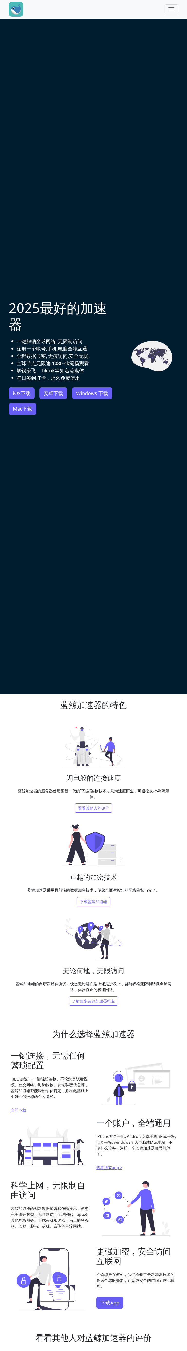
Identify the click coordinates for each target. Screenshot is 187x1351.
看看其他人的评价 (93, 808)
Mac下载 (22, 409)
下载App (110, 1302)
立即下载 (18, 1110)
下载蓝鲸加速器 (93, 901)
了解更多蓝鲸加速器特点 (93, 1001)
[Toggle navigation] (171, 9)
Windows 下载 (92, 393)
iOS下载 (21, 393)
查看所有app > (109, 1167)
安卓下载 (53, 393)
